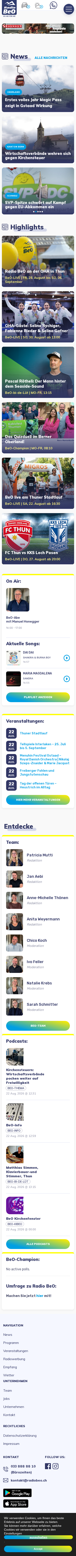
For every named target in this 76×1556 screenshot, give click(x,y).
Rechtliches (14, 1426)
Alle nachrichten (51, 58)
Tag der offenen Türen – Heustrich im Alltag (38, 785)
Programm (11, 1343)
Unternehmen (15, 1381)
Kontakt (9, 1415)
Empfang (10, 1367)
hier (39, 1296)
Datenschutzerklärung (20, 1435)
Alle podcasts (38, 1244)
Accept (38, 1548)
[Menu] (69, 9)
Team (7, 1390)
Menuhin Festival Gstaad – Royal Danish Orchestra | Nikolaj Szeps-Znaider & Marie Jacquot (44, 759)
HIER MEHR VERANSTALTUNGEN (38, 799)
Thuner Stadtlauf (34, 733)
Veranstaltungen (15, 1351)
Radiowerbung (14, 1359)
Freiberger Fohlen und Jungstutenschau (37, 772)
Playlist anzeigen (38, 697)
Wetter (8, 1375)
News (7, 1334)
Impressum (11, 1443)
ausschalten (38, 1537)
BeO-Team (38, 1025)
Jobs (6, 1398)
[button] (33, 211)
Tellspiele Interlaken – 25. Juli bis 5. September (43, 746)
